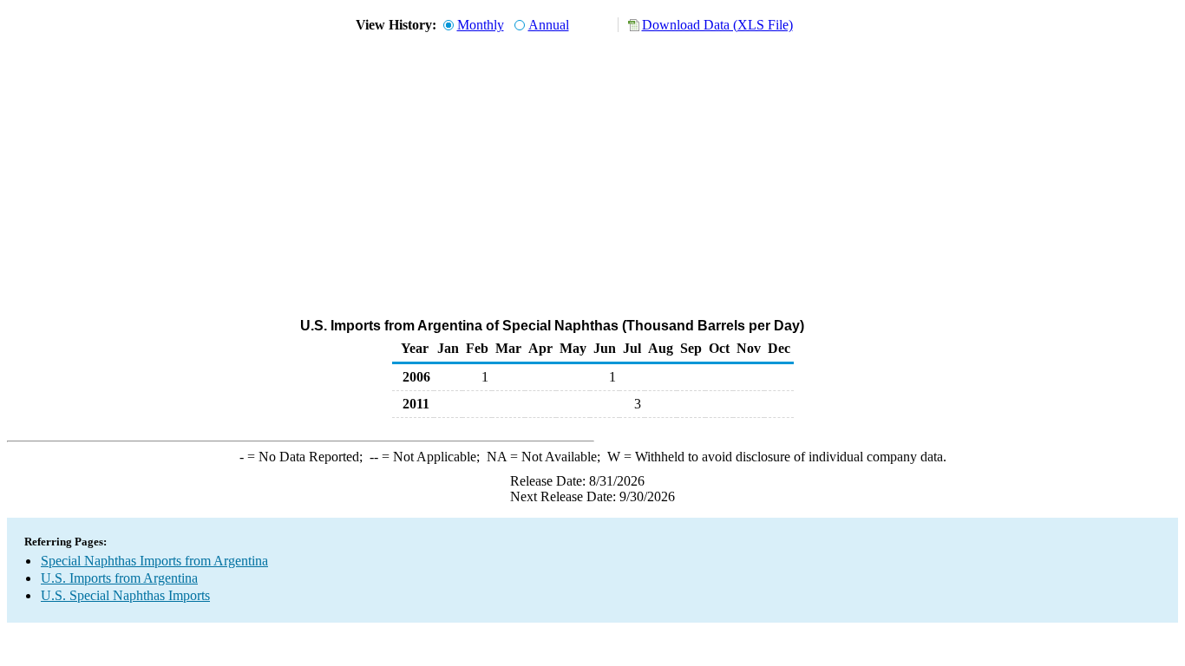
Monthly (480, 24)
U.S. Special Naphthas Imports (125, 595)
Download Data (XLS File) (717, 24)
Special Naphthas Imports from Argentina (154, 560)
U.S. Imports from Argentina (119, 578)
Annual (548, 24)
